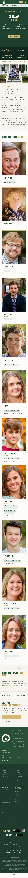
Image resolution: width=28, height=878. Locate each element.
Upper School (5, 798)
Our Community (5, 776)
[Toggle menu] (25, 2)
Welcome (17, 770)
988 (9, 852)
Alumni (7, 5)
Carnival (3, 821)
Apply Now (17, 782)
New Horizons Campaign (7, 814)
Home (3, 5)
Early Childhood (5, 791)
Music (16, 793)
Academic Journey (6, 789)
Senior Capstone (18, 803)
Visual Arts (17, 797)
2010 (10, 61)
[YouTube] (7, 760)
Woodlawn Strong (6, 823)
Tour (21, 1)
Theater (16, 795)
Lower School (4, 793)
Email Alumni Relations (11, 717)
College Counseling (6, 802)
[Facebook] (5, 760)
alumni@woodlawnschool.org (11, 685)
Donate (3, 810)
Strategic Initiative (6, 774)
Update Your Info (14, 40)
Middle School (5, 796)
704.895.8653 (7, 752)
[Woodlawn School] (4, 2)
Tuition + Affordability (20, 774)
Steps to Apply (18, 772)
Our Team (4, 778)
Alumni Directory (14, 5)
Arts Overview (18, 791)
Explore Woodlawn (6, 770)
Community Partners (6, 816)
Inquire (16, 778)
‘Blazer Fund (4, 812)
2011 (15, 61)
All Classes (14, 36)
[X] (10, 760)
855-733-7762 (15, 856)
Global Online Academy (7, 800)
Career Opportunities (6, 782)
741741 (20, 852)
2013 (25, 61)
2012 (20, 61)
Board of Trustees (5, 780)
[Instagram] (2, 760)
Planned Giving (5, 819)
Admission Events (19, 776)
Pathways (17, 801)
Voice (16, 799)
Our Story (4, 772)
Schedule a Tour (18, 780)
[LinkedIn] (12, 760)
